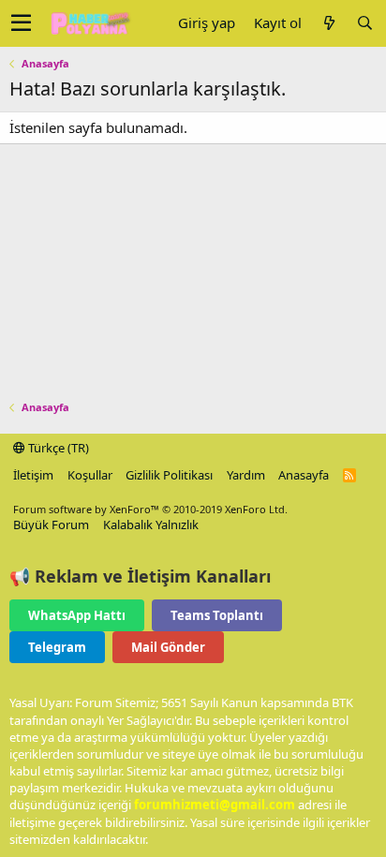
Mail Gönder (168, 647)
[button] (21, 23)
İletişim (33, 474)
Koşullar (89, 474)
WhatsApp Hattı (77, 615)
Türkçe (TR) (57, 447)
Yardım (246, 474)
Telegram (57, 647)
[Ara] (364, 23)
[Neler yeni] (329, 23)
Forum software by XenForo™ (150, 509)
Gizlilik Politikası (169, 474)
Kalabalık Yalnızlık (151, 524)
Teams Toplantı (217, 615)
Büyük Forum (51, 524)
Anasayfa (303, 474)
